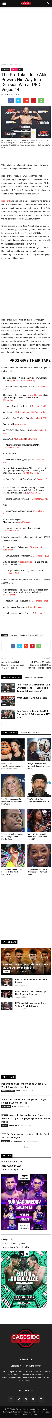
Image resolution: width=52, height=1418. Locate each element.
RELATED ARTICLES (11, 677)
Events (14, 69)
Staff (13, 971)
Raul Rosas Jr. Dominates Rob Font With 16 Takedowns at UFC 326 (33, 714)
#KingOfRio (19, 439)
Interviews (5, 1141)
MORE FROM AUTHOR (33, 677)
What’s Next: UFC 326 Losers (32, 697)
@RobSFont (8, 400)
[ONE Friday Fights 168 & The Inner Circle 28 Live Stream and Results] (26, 961)
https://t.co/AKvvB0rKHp (24, 380)
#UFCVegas (36, 607)
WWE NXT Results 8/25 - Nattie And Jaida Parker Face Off (37, 836)
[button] (48, 3)
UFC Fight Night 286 (11, 1161)
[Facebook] (11, 1399)
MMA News (5, 69)
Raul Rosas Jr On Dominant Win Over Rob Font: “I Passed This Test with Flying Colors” (33, 687)
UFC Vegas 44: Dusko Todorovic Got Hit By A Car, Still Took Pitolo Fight (39, 665)
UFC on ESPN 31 (35, 635)
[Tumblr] (26, 1399)
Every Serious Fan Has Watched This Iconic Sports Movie (38, 766)
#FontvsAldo (39, 412)
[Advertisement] (26, 34)
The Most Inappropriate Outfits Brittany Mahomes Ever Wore (11, 801)
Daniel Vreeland (18, 1141)
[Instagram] (18, 1399)
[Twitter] (33, 1399)
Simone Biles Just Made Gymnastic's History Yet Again (37, 871)
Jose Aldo (13, 635)
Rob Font (5, 201)
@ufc (17, 412)
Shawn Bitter (14, 1125)
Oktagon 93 (7, 1239)
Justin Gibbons (9, 94)
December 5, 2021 (39, 406)
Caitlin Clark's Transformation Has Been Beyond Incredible (11, 766)
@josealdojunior (35, 395)
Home (3, 64)
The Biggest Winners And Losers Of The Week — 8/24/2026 (11, 871)
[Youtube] (41, 1399)
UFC (20, 69)
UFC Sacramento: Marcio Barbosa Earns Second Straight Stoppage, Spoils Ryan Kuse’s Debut (25, 1118)
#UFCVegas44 (32, 439)
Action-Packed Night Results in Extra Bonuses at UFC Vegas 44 (12, 665)
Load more (25, 1147)
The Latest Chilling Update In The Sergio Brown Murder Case (12, 836)
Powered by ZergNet (30, 733)
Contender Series (8, 1091)
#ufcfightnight (26, 412)
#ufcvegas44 (20, 424)
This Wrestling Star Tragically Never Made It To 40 (38, 801)
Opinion (5, 704)
